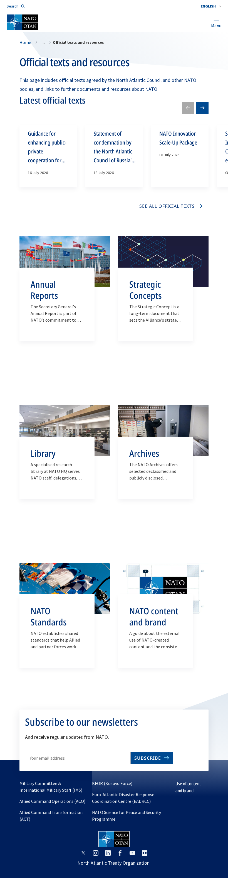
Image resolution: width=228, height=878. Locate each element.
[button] (211, 6)
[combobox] (211, 6)
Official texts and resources (74, 62)
